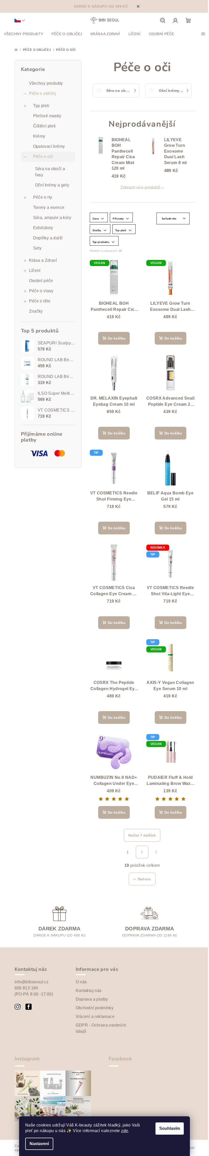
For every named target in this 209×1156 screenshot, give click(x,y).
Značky (36, 311)
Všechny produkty (46, 83)
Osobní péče (41, 281)
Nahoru (144, 879)
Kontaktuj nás (89, 990)
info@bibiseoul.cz (32, 982)
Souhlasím (169, 1128)
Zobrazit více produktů (140, 187)
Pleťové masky (47, 116)
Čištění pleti (44, 126)
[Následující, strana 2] (142, 852)
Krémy (39, 136)
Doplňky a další (48, 238)
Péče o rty (42, 197)
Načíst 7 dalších (142, 835)
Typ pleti (41, 106)
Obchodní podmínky (95, 1008)
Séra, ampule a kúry (52, 217)
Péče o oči (43, 156)
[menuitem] (23, 34)
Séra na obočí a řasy (50, 172)
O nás (81, 982)
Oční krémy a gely (52, 185)
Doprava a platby (92, 999)
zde (124, 1131)
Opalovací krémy (49, 146)
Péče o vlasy (41, 291)
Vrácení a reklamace (95, 1016)
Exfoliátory (43, 228)
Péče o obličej (42, 93)
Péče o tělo (39, 301)
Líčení (35, 270)
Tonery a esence (48, 207)
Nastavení (39, 1144)
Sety (37, 248)
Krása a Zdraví (43, 260)
